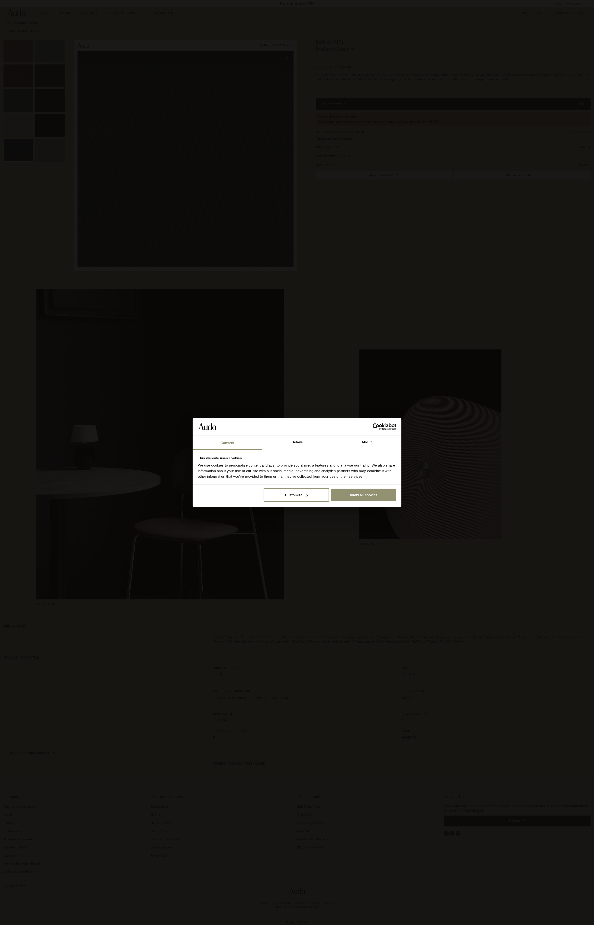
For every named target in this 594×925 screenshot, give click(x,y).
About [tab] (367, 442)
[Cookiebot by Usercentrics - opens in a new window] (376, 426)
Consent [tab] (227, 443)
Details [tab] (297, 442)
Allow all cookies (364, 495)
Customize (294, 495)
